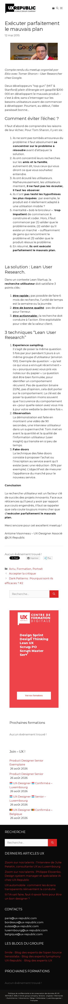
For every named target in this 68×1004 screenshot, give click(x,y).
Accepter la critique (22, 573)
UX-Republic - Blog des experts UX (28, 960)
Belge (32, 998)
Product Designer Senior (26, 773)
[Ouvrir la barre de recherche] (57, 8)
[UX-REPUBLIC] (20, 8)
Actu (12, 568)
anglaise (49, 996)
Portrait (38, 568)
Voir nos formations (34, 696)
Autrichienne (12, 998)
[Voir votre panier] (53, 8)
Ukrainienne (24, 998)
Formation (24, 568)
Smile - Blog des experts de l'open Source (33, 952)
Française (34, 1000)
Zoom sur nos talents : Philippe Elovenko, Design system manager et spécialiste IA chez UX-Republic (33, 875)
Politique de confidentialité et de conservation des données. (31, 993)
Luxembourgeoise (54, 998)
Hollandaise (40, 998)
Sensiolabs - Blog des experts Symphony (32, 956)
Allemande (58, 996)
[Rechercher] (54, 594)
